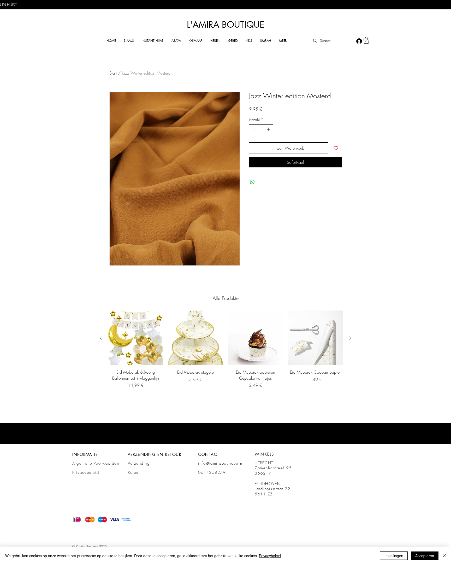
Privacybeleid (85, 472)
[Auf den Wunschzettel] (336, 148)
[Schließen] (445, 555)
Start (113, 73)
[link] (366, 40)
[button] (129, 40)
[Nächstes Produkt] (350, 338)
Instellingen (393, 555)
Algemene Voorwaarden (95, 463)
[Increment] (269, 129)
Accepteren (424, 555)
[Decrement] (253, 129)
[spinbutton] (261, 129)
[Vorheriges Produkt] (101, 338)
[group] (225, 349)
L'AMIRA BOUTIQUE (225, 24)
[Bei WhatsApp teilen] (252, 182)
